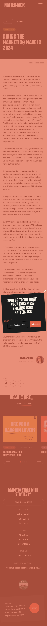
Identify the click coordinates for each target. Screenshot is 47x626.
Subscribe (35, 324)
